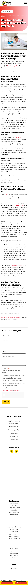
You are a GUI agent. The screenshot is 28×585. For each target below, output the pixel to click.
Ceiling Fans (14, 505)
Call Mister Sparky (12, 66)
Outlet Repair (14, 526)
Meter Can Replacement (14, 550)
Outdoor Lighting (14, 551)
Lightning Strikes (14, 548)
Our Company (14, 567)
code (6, 194)
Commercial (14, 510)
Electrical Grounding (14, 512)
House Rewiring (14, 557)
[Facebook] (11, 451)
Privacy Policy (17, 390)
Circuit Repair (14, 509)
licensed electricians (18, 205)
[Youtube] (16, 451)
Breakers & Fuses (14, 503)
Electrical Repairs (14, 529)
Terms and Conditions (8, 390)
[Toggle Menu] (25, 4)
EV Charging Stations (14, 534)
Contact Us (14, 568)
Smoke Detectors (14, 553)
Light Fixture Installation (14, 538)
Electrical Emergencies (14, 533)
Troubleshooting (14, 531)
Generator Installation (14, 536)
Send (6, 401)
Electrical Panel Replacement (14, 527)
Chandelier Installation (14, 507)
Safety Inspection (14, 514)
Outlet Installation (14, 516)
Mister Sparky (6, 3)
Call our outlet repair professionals (11, 317)
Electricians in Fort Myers (6, 15)
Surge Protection (14, 555)
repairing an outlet (19, 137)
